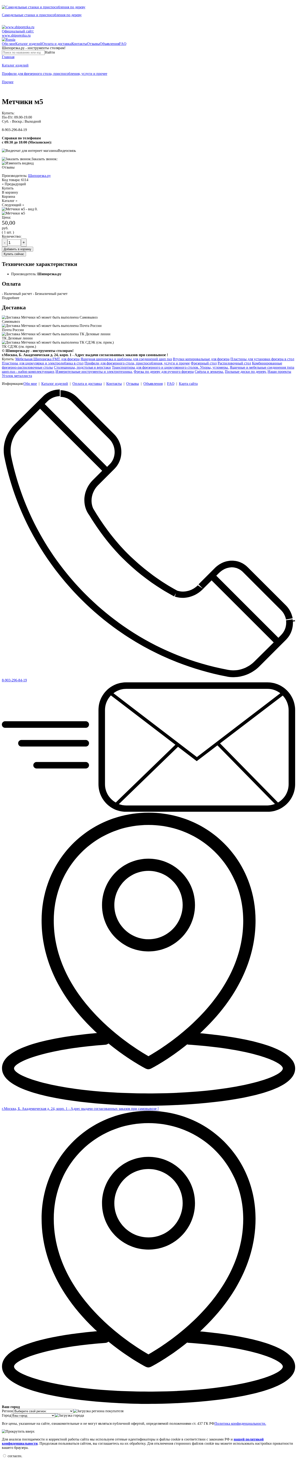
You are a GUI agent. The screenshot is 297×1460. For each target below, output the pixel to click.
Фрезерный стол (204, 363)
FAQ (122, 44)
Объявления (109, 44)
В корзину (10, 192)
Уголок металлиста (17, 376)
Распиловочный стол (234, 363)
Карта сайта (188, 384)
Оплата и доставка (56, 44)
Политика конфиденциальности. (240, 1423)
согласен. (14, 1456)
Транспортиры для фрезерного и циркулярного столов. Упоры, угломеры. (170, 367)
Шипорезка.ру (39, 176)
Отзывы (93, 44)
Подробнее (10, 298)
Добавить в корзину (17, 249)
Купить (7, 188)
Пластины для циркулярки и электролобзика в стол (43, 363)
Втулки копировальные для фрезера (201, 359)
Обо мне (8, 44)
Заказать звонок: (45, 159)
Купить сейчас (14, 254)
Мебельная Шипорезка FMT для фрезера (47, 359)
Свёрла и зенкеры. (209, 372)
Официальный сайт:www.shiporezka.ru (18, 33)
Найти (50, 52)
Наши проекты (279, 372)
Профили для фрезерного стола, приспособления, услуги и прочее (54, 74)
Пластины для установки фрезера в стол (262, 359)
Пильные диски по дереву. (246, 372)
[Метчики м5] (13, 213)
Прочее (7, 82)
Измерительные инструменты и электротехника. (94, 372)
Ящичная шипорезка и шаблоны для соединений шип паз (126, 359)
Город (6, 1415)
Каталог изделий (28, 44)
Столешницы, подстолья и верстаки (82, 367)
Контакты (79, 44)
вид (31, 163)
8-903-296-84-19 (14, 130)
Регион (7, 1411)
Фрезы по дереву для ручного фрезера (164, 372)
